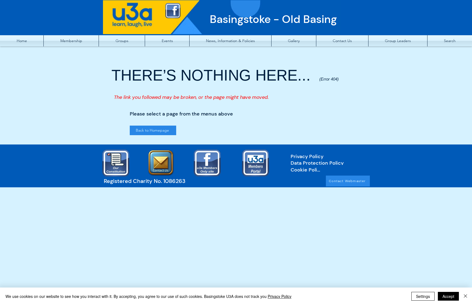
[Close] (465, 296)
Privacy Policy (279, 296)
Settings (423, 296)
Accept (448, 296)
